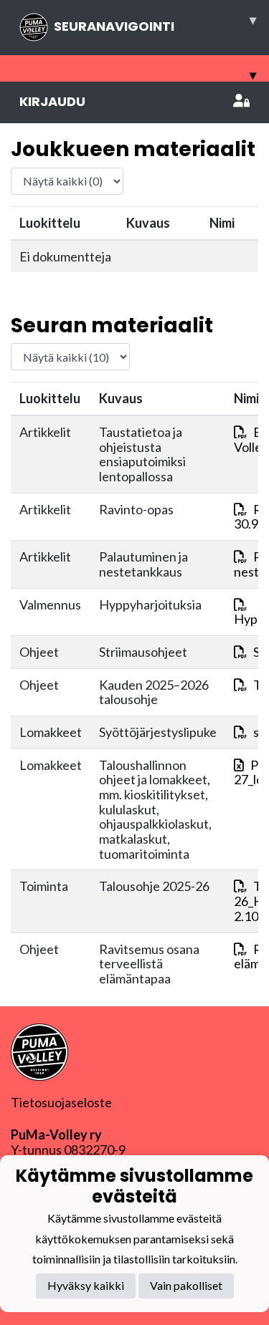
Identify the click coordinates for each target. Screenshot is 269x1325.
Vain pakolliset (186, 1285)
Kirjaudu (52, 101)
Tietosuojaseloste (61, 1102)
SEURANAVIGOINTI (155, 23)
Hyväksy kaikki (85, 1285)
